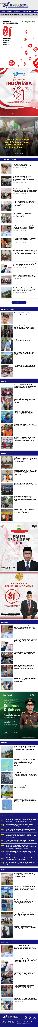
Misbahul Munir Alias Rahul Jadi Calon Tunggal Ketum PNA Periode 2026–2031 (25, 426)
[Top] (35, 1024)
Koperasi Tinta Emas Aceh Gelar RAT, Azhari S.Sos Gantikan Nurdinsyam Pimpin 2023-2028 (24, 439)
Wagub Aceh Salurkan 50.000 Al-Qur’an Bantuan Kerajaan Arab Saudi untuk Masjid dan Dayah (24, 327)
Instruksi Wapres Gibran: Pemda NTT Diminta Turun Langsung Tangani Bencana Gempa (24, 654)
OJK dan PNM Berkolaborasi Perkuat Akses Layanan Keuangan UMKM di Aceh (25, 927)
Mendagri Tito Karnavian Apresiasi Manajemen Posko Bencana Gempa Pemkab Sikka (25, 680)
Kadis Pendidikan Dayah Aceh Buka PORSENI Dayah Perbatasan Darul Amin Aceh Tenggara (20, 830)
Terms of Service (30, 1025)
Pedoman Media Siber (23, 1023)
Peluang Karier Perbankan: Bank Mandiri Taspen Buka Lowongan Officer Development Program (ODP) (24, 888)
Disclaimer (20, 1025)
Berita (9, 11)
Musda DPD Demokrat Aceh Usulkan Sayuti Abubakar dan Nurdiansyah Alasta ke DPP (23, 413)
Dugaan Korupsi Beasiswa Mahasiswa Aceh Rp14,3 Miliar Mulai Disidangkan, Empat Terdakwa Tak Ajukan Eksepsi (25, 459)
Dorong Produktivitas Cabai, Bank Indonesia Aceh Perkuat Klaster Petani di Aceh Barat (25, 914)
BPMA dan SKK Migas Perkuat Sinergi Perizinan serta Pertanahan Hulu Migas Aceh (25, 875)
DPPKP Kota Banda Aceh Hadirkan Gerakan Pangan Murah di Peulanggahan (20, 858)
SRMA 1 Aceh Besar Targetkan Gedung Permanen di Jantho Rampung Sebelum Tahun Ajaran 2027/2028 (21, 835)
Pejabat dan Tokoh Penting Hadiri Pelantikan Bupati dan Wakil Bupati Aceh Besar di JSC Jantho (20, 853)
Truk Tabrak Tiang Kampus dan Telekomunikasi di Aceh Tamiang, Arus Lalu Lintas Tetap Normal (25, 748)
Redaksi (19, 1021)
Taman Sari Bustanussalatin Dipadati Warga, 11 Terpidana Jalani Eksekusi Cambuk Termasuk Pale (25, 498)
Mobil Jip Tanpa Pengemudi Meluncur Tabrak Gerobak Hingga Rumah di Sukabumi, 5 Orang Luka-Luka (25, 775)
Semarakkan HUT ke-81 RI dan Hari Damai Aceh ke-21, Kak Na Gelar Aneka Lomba (25, 367)
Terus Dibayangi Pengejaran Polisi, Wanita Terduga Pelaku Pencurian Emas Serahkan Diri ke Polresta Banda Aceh (25, 472)
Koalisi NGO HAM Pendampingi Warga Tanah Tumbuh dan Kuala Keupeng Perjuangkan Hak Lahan (25, 627)
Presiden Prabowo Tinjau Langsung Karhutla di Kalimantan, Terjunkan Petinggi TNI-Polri (25, 640)
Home (3, 11)
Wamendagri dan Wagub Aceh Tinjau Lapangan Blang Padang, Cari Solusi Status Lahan (24, 354)
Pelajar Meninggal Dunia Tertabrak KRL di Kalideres (25, 786)
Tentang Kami (28, 1021)
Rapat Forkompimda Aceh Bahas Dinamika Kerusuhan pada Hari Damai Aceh (20, 841)
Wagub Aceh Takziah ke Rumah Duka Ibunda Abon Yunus (24, 339)
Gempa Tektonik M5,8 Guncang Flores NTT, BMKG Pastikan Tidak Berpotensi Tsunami (25, 800)
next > (19, 302)
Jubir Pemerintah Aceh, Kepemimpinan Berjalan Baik (18, 145)
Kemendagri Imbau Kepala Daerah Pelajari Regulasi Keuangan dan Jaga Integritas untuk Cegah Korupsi (25, 400)
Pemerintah (26, 11)
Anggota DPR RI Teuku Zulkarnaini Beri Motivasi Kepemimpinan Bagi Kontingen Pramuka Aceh (25, 386)
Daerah (17, 11)
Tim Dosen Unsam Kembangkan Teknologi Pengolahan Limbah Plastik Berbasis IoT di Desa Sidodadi (24, 902)
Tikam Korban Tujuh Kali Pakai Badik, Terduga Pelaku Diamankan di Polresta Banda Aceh (25, 511)
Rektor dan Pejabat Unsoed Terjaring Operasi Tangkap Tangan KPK (25, 485)
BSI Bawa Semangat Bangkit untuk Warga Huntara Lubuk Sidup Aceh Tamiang (19, 825)
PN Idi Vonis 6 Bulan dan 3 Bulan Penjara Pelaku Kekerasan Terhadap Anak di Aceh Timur (24, 667)
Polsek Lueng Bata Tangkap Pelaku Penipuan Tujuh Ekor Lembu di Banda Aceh (20, 863)
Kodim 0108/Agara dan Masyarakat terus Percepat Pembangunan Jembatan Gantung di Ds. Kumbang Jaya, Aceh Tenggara (21, 846)
